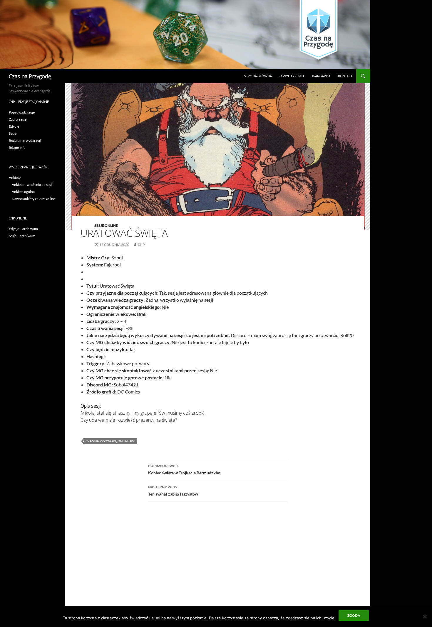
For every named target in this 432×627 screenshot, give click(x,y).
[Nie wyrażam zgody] (425, 616)
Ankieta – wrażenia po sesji (32, 184)
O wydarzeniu (291, 76)
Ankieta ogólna (23, 191)
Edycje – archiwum (23, 228)
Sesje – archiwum (22, 236)
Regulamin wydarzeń (25, 140)
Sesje (12, 133)
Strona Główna (258, 76)
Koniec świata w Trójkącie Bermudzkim (184, 469)
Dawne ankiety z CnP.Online (33, 198)
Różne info (17, 147)
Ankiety (15, 177)
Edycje (14, 126)
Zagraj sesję (17, 119)
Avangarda (321, 76)
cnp (141, 244)
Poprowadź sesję (22, 112)
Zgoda (353, 615)
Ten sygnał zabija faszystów (173, 490)
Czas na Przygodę (30, 76)
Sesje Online (106, 225)
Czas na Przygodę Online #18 (110, 441)
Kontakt (345, 76)
